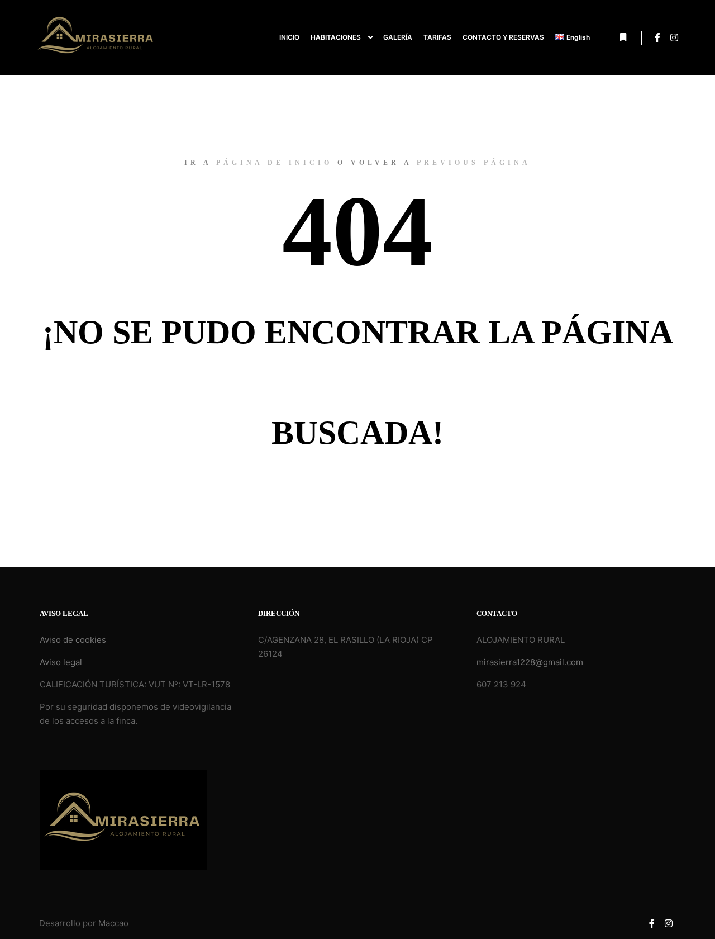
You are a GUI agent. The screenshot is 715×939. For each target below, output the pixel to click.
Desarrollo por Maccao (83, 923)
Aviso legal (61, 662)
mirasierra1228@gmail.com (529, 662)
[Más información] (623, 37)
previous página (474, 163)
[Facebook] (657, 37)
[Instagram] (674, 37)
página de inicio (274, 163)
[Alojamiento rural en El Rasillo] (96, 37)
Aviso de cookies (73, 639)
